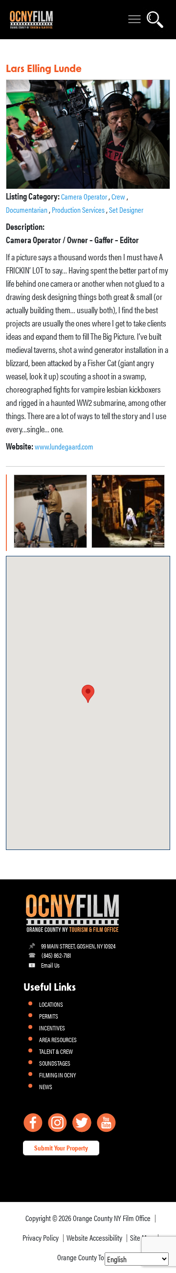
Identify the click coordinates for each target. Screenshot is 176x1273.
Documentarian (27, 209)
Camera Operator (85, 196)
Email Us (50, 965)
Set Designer (126, 209)
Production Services (79, 209)
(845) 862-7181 (56, 955)
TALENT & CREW (56, 1051)
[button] (88, 694)
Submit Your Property (61, 1147)
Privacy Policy (40, 1237)
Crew (119, 196)
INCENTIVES (52, 1027)
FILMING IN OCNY (57, 1074)
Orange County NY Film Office (112, 1217)
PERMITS (48, 1016)
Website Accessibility (94, 1237)
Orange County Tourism (88, 1257)
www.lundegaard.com (64, 446)
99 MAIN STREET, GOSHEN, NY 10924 (78, 945)
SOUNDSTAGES (54, 1063)
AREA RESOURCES (58, 1039)
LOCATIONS (51, 1004)
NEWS (45, 1086)
